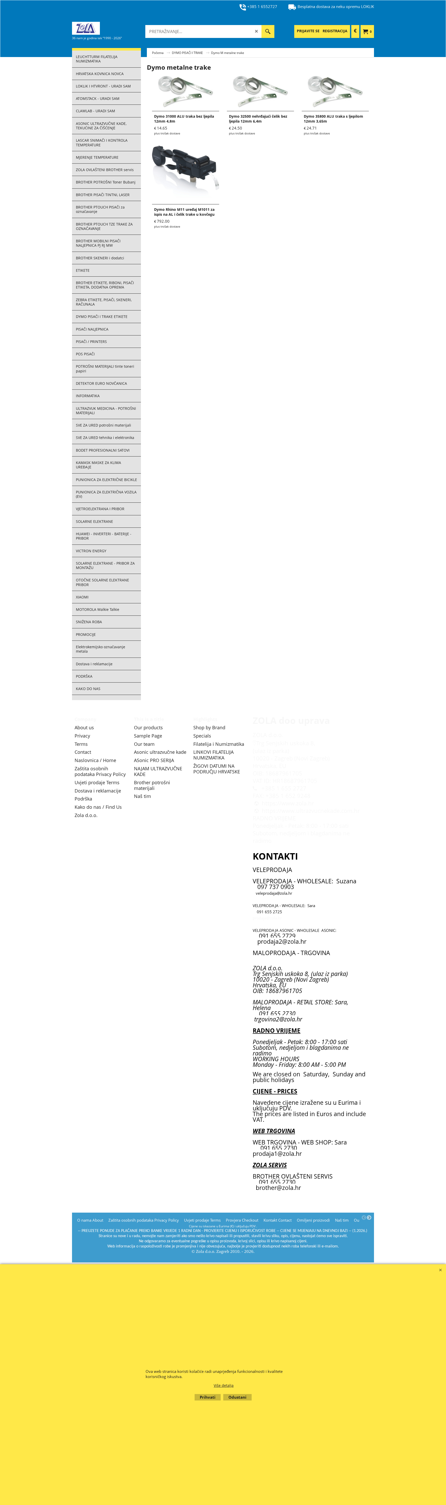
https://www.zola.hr (288, 803)
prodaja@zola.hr (267, 917)
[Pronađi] (267, 31)
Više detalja (224, 1385)
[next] (369, 1217)
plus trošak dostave (167, 133)
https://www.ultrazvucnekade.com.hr (311, 810)
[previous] (364, 1217)
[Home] (110, 28)
